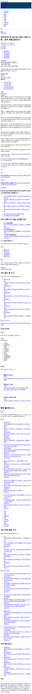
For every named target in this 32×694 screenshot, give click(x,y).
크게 (9, 85)
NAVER (7, 692)
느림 (9, 66)
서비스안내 (14, 683)
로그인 (2, 683)
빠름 (16, 66)
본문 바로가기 (4, 1)
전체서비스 (8, 683)
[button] (7, 51)
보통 (13, 66)
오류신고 (20, 683)
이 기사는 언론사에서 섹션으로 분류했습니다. (15, 158)
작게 (9, 82)
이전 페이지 (4, 3)
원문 (3, 46)
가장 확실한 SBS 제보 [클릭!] (12, 215)
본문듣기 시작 (4, 74)
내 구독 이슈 (4, 340)
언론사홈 (3, 187)
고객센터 (25, 683)
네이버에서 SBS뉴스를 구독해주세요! (14, 214)
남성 (5, 64)
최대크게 (10, 88)
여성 (9, 64)
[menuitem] (17, 51)
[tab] (6, 11)
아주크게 (10, 87)
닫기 (2, 169)
